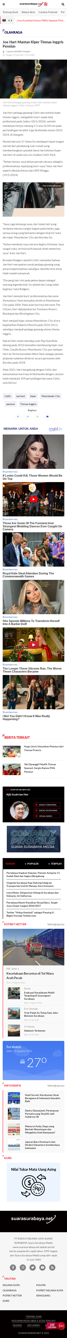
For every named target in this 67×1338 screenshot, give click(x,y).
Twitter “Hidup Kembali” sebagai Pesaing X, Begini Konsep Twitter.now (30, 914)
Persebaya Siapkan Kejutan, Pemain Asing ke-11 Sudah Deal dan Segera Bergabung (33, 874)
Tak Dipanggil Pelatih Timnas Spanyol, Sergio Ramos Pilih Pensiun (40, 768)
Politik (41, 1285)
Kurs (6, 1300)
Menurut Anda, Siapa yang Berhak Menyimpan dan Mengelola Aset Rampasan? (40, 1129)
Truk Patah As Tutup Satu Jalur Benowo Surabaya (41, 1014)
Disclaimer (33, 1325)
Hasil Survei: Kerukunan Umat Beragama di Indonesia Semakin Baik (42, 1098)
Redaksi (17, 1325)
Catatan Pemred (48, 12)
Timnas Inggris (28, 404)
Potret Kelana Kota (49, 1290)
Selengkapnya (55, 924)
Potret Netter (12, 1295)
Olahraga (13, 32)
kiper (33, 396)
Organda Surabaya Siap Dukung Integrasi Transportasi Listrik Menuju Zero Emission (30, 884)
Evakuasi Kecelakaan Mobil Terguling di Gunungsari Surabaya (39, 995)
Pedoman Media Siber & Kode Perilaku (34, 1320)
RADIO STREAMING (47, 805)
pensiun (10, 404)
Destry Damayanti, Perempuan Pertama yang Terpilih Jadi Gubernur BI (42, 1113)
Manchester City (50, 396)
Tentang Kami (10, 12)
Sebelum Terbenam (34, 1030)
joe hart (20, 396)
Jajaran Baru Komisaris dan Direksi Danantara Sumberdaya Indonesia (42, 1144)
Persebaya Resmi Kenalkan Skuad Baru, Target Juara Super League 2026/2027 (32, 904)
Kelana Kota (28, 12)
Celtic (7, 396)
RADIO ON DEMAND (48, 810)
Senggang (43, 1295)
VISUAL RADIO (45, 816)
